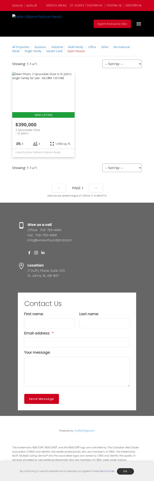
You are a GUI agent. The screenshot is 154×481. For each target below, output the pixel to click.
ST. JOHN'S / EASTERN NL (86, 5)
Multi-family (75, 47)
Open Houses (76, 51)
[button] (18, 5)
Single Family (32, 51)
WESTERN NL (134, 5)
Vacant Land (54, 51)
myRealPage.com (84, 430)
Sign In (17, 5)
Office (92, 47)
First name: (34, 314)
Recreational (121, 47)
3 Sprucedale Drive (27, 131)
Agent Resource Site (112, 24)
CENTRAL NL (114, 5)
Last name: (89, 314)
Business (40, 47)
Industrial (57, 47)
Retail (15, 51)
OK (125, 471)
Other (104, 47)
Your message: (37, 352)
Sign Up (31, 5)
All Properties (20, 47)
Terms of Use (107, 471)
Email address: (37, 333)
